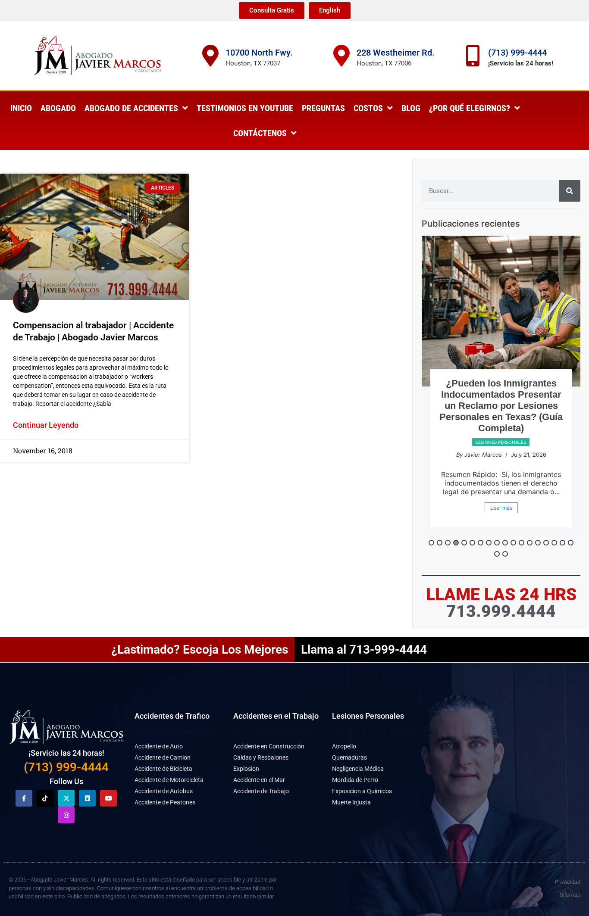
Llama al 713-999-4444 (364, 649)
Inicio (21, 108)
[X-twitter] (66, 798)
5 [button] (464, 542)
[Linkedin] (87, 798)
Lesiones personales (501, 442)
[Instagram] (66, 815)
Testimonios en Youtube (245, 108)
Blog (410, 108)
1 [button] (431, 542)
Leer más (501, 508)
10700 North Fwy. (259, 52)
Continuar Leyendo (45, 425)
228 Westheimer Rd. (396, 52)
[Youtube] (108, 798)
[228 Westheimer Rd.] (341, 55)
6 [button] (472, 542)
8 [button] (489, 542)
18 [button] (570, 542)
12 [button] (521, 542)
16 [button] (554, 542)
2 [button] (439, 542)
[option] (501, 386)
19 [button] (497, 554)
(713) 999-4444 (517, 52)
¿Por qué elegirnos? (469, 108)
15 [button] (546, 542)
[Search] (569, 191)
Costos (368, 108)
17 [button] (562, 542)
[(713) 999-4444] (473, 55)
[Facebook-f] (24, 798)
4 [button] (456, 542)
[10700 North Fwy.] (210, 55)
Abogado (58, 108)
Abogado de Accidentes (131, 108)
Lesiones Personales (368, 715)
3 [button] (448, 542)
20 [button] (505, 554)
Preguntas (323, 108)
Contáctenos (260, 133)
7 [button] (480, 542)
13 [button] (530, 542)
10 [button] (505, 542)
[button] (567, 893)
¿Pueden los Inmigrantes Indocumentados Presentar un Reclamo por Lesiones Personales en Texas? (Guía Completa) (501, 405)
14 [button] (538, 542)
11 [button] (513, 542)
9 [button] (497, 542)
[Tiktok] (45, 798)
